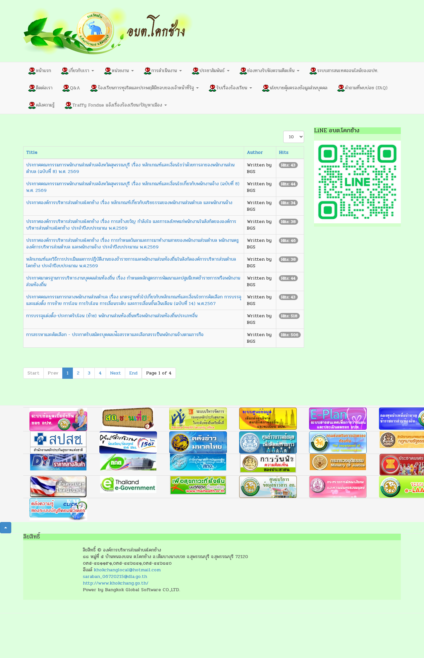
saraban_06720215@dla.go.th (115, 576)
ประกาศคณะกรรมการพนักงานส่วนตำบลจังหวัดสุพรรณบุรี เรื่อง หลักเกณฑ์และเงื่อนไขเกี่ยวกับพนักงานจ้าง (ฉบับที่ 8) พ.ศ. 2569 (132, 187)
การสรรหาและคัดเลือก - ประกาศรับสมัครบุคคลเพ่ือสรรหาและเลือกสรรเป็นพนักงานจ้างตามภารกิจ (114, 334)
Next (115, 373)
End (133, 373)
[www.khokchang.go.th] (108, 31)
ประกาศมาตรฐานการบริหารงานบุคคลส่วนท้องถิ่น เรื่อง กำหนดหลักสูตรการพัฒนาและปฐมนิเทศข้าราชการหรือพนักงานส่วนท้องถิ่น (133, 281)
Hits (284, 152)
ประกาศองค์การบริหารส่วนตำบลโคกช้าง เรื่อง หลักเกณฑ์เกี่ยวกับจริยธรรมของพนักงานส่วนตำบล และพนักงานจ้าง (129, 202)
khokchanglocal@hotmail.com (127, 569)
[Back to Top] (5, 527)
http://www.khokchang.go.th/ (115, 583)
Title (31, 152)
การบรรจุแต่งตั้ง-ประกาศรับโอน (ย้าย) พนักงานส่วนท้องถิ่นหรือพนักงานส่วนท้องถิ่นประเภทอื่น (111, 315)
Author (255, 152)
